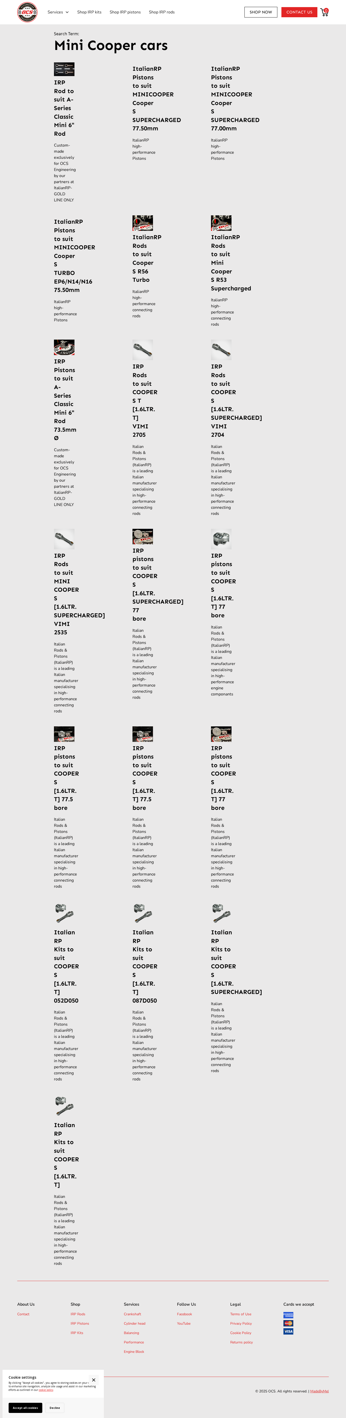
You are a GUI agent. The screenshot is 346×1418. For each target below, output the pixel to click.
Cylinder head (134, 1323)
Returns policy (241, 1342)
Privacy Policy (241, 1323)
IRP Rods (78, 1314)
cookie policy (46, 1390)
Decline (55, 1408)
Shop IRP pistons (125, 12)
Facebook (184, 1314)
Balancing (131, 1333)
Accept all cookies (25, 1408)
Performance (134, 1342)
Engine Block (134, 1351)
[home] (27, 12)
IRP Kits (77, 1333)
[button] (58, 12)
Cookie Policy (240, 1333)
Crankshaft (132, 1314)
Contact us (299, 12)
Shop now (261, 12)
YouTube (183, 1323)
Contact (23, 1314)
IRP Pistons (80, 1323)
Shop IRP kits (89, 12)
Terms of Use (240, 1314)
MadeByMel (319, 1391)
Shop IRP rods (162, 12)
